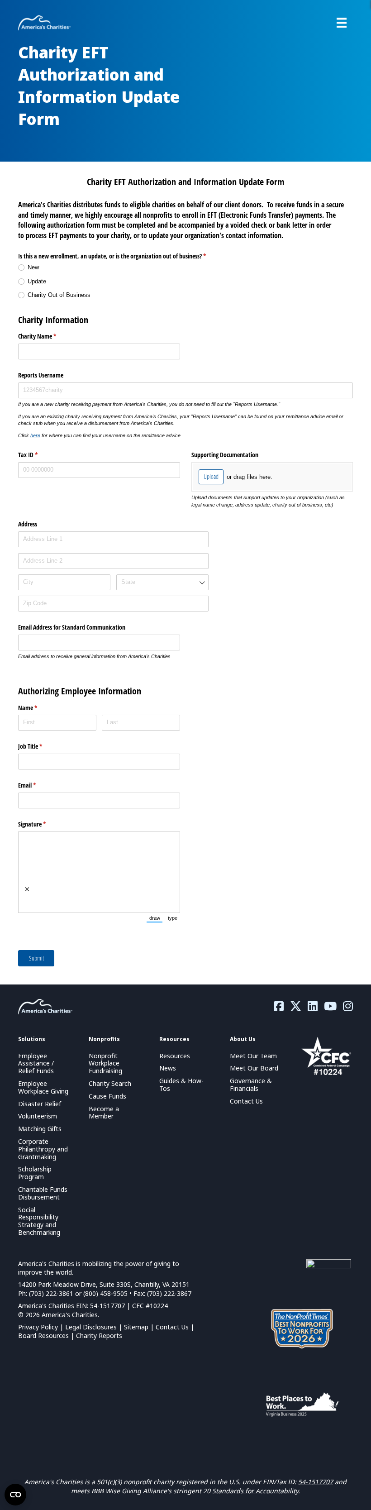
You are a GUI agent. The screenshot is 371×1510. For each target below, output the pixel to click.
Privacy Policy (38, 1327)
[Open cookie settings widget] (15, 1494)
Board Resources (43, 1335)
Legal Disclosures (91, 1327)
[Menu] (341, 22)
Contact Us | (175, 1327)
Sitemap (136, 1327)
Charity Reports (99, 1335)
